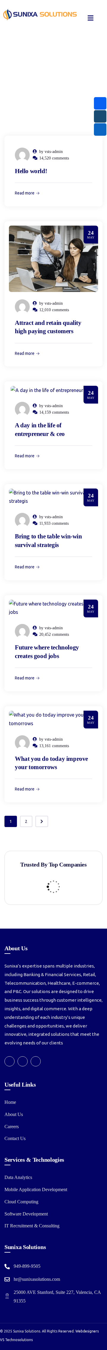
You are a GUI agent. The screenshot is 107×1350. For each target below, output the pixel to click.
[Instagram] (23, 1061)
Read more (24, 193)
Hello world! (31, 171)
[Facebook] (9, 1061)
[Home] (40, 14)
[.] (90, 18)
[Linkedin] (36, 1061)
